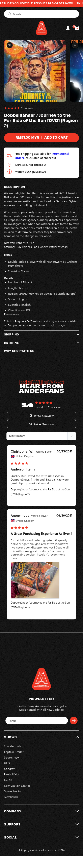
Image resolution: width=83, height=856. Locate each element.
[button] (6, 28)
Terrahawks (11, 797)
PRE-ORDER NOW (52, 3)
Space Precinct (13, 791)
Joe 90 (8, 780)
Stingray (9, 769)
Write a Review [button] (44, 416)
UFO (7, 763)
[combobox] (41, 14)
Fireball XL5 (11, 774)
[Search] (8, 14)
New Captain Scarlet (17, 785)
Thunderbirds (12, 746)
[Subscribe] (74, 720)
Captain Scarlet (14, 752)
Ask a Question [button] (44, 424)
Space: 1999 (11, 757)
